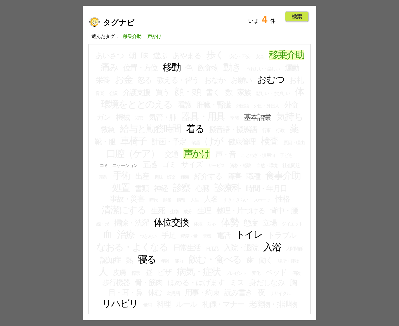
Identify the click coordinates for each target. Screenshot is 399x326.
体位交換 (171, 222)
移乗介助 (286, 55)
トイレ (248, 234)
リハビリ (120, 303)
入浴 (272, 247)
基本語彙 (257, 117)
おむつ (270, 79)
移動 (171, 67)
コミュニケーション (119, 165)
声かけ (196, 153)
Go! (296, 16)
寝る (147, 259)
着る (195, 129)
